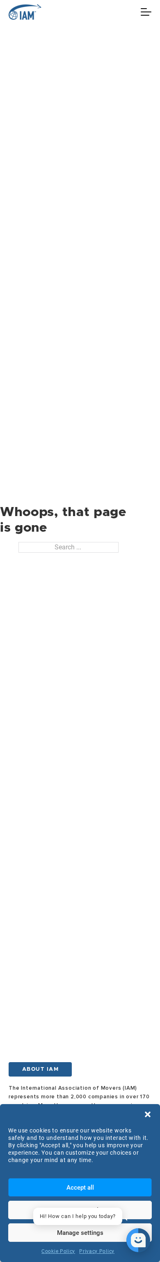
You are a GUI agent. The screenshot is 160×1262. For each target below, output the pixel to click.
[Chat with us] (138, 1240)
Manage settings (80, 1233)
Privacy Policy (96, 1251)
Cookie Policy (58, 1251)
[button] (148, 1114)
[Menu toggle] (146, 12)
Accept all (80, 1187)
